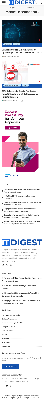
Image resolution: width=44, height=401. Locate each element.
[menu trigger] (4, 2)
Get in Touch (10, 366)
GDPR (25, 398)
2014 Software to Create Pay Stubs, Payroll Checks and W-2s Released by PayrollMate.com (20, 94)
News (16, 44)
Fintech (7, 44)
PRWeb (7, 56)
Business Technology (12, 85)
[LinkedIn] (11, 265)
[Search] (39, 2)
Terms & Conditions (35, 398)
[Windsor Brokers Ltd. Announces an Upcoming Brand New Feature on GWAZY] (22, 33)
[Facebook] (3, 265)
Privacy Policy (17, 398)
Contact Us (23, 378)
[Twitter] (7, 265)
